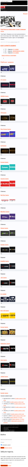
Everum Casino (4, 162)
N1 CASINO (3, 294)
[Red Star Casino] (8, 186)
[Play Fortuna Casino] (8, 120)
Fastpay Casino (4, 244)
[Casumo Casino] (8, 169)
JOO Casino (4, 277)
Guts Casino (4, 360)
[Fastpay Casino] (8, 235)
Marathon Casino (5, 211)
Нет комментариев (12, 42)
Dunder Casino (4, 393)
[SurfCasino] (8, 136)
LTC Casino (3, 80)
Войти (9, 465)
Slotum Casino (4, 228)
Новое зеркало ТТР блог (16, 417)
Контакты (5, 428)
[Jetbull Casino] (8, 367)
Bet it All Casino (5, 310)
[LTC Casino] (8, 70)
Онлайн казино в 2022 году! (16, 402)
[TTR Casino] (8, 103)
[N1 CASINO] (8, 285)
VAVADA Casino (4, 96)
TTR (2, 42)
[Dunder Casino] (8, 384)
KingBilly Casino (5, 261)
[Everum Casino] (8, 153)
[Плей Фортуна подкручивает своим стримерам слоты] (11, 26)
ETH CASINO (16, 52)
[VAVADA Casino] (8, 87)
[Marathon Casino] (8, 202)
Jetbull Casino (4, 376)
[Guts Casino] (8, 351)
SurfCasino (3, 145)
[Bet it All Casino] (8, 301)
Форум (5, 4)
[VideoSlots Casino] (8, 334)
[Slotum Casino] (8, 219)
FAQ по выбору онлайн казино (10, 427)
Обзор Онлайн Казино (8, 431)
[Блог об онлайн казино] (3, 9)
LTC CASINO (16, 49)
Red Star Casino (5, 195)
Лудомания (6, 429)
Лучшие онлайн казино (9, 430)
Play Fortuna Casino (6, 129)
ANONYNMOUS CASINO (18, 51)
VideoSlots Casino (5, 343)
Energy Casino (4, 327)
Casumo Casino (5, 178)
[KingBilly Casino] (8, 252)
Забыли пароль (8, 447)
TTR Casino (3, 112)
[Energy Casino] (8, 318)
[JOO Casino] (8, 268)
